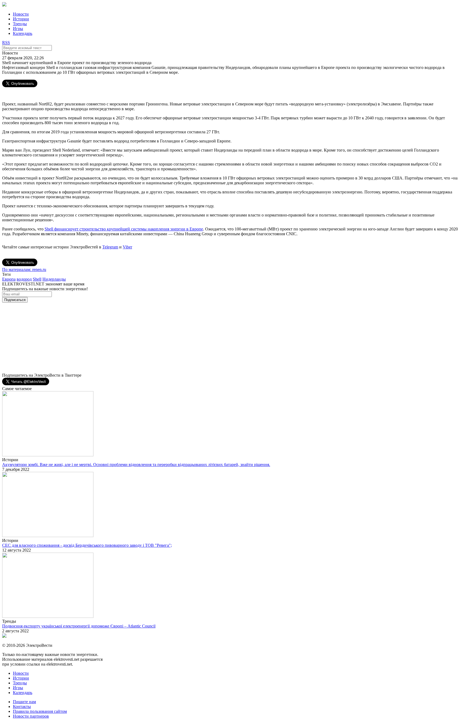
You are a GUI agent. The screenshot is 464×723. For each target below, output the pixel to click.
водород (24, 279)
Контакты (22, 706)
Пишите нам (24, 701)
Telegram (110, 247)
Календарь (22, 33)
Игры (18, 28)
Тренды (20, 23)
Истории (21, 19)
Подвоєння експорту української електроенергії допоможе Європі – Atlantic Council (78, 626)
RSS (6, 42)
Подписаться (15, 300)
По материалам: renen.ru (24, 269)
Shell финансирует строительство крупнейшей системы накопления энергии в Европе (124, 229)
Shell (37, 279)
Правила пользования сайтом (40, 711)
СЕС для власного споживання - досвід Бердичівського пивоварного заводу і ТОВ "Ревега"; (87, 545)
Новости (21, 14)
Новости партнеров (31, 716)
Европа (9, 279)
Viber (127, 247)
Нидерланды (54, 279)
